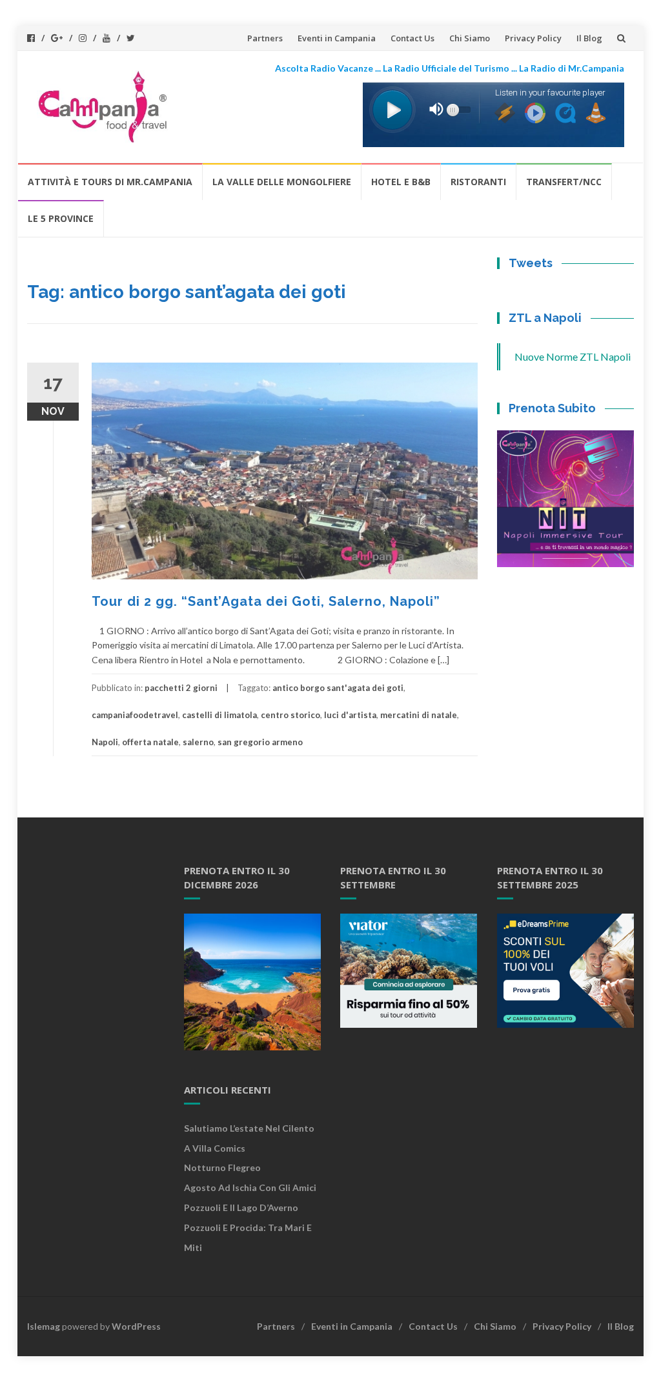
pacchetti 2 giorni (181, 688)
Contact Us (412, 38)
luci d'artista (350, 715)
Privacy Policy (533, 38)
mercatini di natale (418, 715)
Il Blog (589, 38)
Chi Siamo (469, 38)
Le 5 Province (61, 218)
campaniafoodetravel (135, 715)
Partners (265, 38)
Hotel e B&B (401, 181)
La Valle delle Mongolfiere (281, 181)
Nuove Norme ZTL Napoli (572, 356)
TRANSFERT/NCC (564, 181)
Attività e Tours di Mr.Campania (110, 181)
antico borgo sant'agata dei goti (337, 688)
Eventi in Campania (337, 38)
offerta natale (150, 742)
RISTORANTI (478, 181)
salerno (198, 742)
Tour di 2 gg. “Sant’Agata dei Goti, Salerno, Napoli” (266, 601)
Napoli (105, 742)
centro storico (290, 715)
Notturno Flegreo (222, 1167)
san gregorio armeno (260, 742)
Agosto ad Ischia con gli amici (250, 1187)
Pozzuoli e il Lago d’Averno (242, 1207)
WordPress (136, 1326)
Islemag (43, 1326)
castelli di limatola (219, 715)
